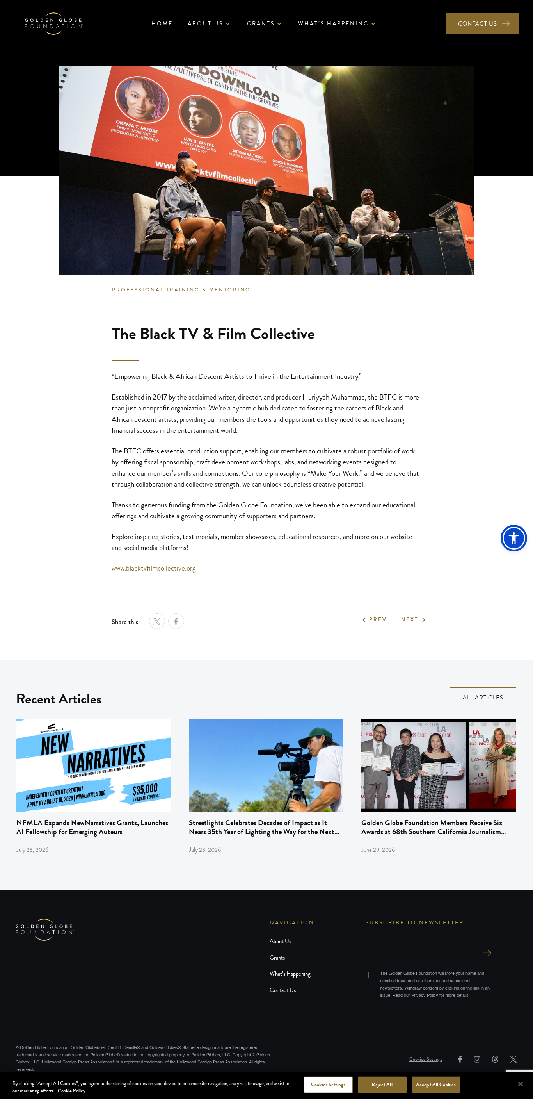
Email (429, 945)
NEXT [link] (409, 619)
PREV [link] (378, 619)
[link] (93, 786)
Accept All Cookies (436, 1084)
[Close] (520, 1084)
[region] (266, 1085)
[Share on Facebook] (176, 621)
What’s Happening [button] (333, 24)
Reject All (381, 1084)
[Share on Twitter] (157, 621)
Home (162, 24)
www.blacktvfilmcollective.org (154, 568)
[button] (514, 538)
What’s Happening (290, 973)
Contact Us (283, 990)
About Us (280, 941)
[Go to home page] (54, 23)
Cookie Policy (71, 1091)
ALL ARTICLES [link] (483, 697)
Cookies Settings (425, 1059)
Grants (277, 957)
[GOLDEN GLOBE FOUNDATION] (143, 930)
